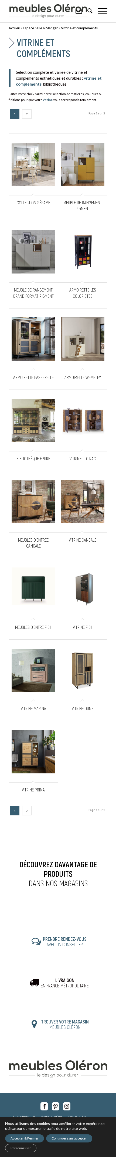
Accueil (14, 28)
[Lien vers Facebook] (44, 1106)
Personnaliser (21, 1148)
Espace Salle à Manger (40, 28)
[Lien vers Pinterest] (55, 1106)
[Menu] (100, 11)
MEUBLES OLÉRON (65, 1024)
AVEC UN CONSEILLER (65, 941)
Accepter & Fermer (25, 1138)
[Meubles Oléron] (48, 11)
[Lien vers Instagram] (66, 1106)
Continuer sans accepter (69, 1138)
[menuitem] (100, 11)
